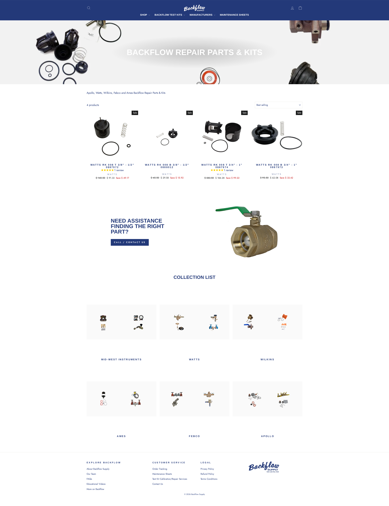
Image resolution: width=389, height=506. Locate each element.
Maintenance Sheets (234, 15)
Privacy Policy (207, 469)
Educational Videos (96, 484)
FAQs (89, 479)
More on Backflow (95, 489)
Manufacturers (201, 15)
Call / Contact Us (129, 242)
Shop (144, 15)
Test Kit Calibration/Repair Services (169, 479)
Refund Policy (207, 474)
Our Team (91, 474)
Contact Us (157, 484)
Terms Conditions (209, 479)
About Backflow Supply (98, 469)
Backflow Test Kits (169, 15)
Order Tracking (159, 469)
